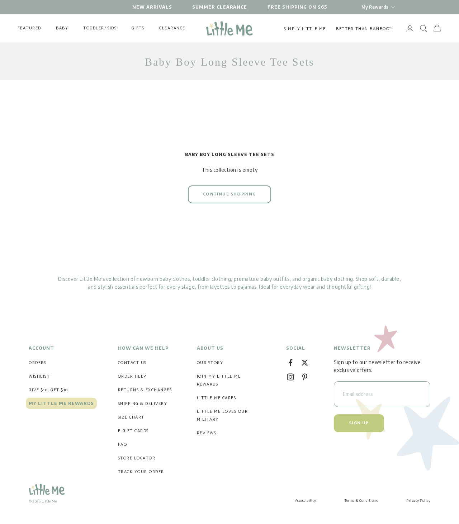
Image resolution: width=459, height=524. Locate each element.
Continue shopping (229, 194)
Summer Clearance (219, 7)
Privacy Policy (418, 500)
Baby (62, 28)
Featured (29, 28)
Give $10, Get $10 (48, 390)
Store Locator (137, 458)
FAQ (122, 444)
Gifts (138, 28)
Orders (37, 362)
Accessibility (305, 500)
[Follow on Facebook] (290, 362)
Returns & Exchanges (145, 390)
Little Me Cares (216, 398)
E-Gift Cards (133, 431)
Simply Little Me (305, 28)
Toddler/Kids (100, 28)
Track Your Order (141, 471)
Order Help (132, 376)
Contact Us (132, 362)
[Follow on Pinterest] (305, 377)
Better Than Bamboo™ (364, 28)
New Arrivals (152, 7)
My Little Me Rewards (61, 403)
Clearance (172, 28)
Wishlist (39, 376)
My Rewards (374, 7)
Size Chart (131, 417)
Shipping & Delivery (142, 403)
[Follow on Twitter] (305, 362)
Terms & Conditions (361, 500)
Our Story (210, 362)
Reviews (207, 433)
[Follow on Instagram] (290, 377)
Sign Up (359, 423)
